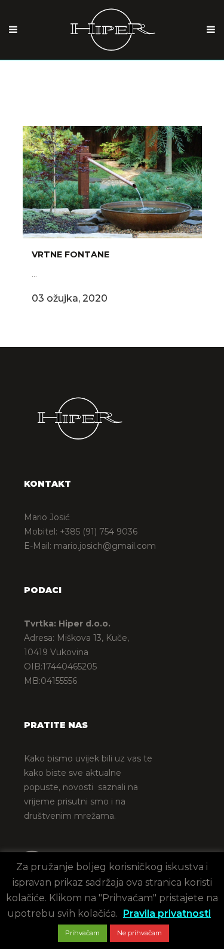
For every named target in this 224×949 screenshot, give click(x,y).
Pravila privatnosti (167, 913)
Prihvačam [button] (82, 933)
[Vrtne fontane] (112, 182)
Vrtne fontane (70, 254)
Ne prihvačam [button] (139, 933)
